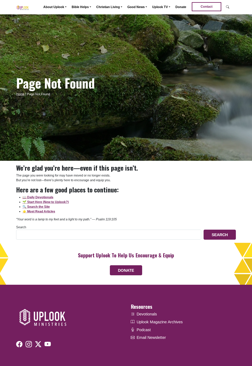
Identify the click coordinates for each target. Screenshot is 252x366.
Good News (136, 7)
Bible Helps (80, 7)
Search (21, 227)
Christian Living (108, 7)
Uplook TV (160, 7)
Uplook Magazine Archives (160, 322)
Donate (180, 7)
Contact (206, 6)
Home (20, 94)
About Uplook (53, 7)
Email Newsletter (151, 337)
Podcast (144, 330)
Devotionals (147, 314)
